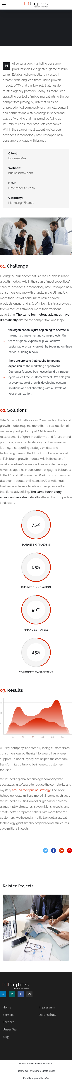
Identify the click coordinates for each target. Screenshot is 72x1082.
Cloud (24, 939)
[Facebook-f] (21, 994)
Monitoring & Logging (36, 931)
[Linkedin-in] (3, 994)
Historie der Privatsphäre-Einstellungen (36, 1071)
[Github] (29, 994)
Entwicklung (42, 939)
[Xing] (12, 994)
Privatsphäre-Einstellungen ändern (36, 1063)
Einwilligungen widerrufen (36, 1078)
